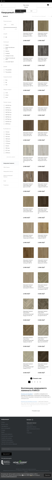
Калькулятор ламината (6, 434)
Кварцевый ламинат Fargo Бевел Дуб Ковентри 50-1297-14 (28, 84)
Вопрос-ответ (4, 424)
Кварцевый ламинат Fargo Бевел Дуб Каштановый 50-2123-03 (43, 211)
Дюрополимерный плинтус (7, 176)
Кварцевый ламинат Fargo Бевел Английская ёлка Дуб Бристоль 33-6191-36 (43, 339)
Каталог (29, 419)
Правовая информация (7, 440)
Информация (5, 419)
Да (20, 11)
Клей (4, 181)
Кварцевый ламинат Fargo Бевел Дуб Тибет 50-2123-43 (43, 109)
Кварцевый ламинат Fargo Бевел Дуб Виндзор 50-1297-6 (28, 35)
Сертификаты (4, 426)
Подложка (6, 185)
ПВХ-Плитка (6, 167)
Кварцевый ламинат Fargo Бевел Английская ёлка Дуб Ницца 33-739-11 (28, 366)
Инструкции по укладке (7, 436)
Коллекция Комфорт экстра (29, 401)
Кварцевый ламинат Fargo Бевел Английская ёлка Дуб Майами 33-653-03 (28, 339)
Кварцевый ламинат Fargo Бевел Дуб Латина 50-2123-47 (28, 134)
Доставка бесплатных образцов (9, 444)
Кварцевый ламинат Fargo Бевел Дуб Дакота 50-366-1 (28, 185)
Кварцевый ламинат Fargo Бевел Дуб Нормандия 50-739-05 (28, 160)
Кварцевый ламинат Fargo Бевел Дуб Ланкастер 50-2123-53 (28, 237)
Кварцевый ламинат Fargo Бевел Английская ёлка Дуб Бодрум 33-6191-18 (28, 313)
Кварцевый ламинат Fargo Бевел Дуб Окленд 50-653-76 (28, 261)
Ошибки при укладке (6, 438)
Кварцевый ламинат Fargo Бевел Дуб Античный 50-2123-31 (28, 210)
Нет (31, 11)
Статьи (3, 422)
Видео (3, 432)
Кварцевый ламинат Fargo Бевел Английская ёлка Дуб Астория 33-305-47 (43, 313)
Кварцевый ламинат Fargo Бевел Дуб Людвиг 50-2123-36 (43, 35)
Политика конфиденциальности (9, 476)
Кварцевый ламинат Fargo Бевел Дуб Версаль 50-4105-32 (43, 261)
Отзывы (3, 430)
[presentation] (22, 27)
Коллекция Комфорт (27, 394)
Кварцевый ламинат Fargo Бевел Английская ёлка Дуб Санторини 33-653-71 (43, 287)
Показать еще (36, 410)
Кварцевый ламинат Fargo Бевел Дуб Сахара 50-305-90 (28, 109)
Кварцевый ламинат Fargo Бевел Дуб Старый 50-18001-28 (43, 185)
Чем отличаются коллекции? (39, 16)
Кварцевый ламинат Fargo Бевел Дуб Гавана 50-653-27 (43, 237)
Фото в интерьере (5, 428)
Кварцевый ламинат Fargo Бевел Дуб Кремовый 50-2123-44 (28, 286)
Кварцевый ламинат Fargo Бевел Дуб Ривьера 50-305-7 (43, 59)
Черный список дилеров (7, 442)
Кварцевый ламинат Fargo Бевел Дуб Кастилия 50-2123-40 (43, 134)
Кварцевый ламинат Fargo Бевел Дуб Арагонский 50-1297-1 (43, 84)
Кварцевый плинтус (8, 171)
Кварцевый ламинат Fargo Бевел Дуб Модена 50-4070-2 (43, 159)
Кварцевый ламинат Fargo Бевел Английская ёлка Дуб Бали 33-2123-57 (43, 366)
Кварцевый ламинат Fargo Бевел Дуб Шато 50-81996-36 (28, 59)
